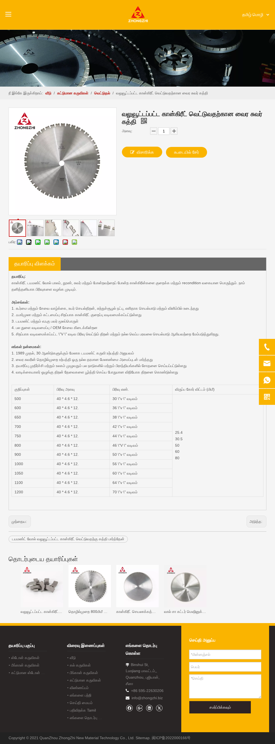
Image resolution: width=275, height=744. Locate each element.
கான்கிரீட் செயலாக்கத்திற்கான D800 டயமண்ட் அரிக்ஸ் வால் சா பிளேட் (137, 611)
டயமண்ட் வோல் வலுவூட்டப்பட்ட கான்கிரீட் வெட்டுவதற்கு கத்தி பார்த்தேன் (68, 539)
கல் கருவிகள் (80, 665)
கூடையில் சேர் (186, 152)
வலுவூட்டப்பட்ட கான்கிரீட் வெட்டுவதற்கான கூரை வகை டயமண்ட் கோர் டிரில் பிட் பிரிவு (42, 611)
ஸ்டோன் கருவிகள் (25, 658)
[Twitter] (159, 708)
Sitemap (143, 738)
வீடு (73, 658)
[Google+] (139, 708)
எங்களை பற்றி (80, 695)
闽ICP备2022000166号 (171, 738)
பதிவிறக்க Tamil (83, 710)
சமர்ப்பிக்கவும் (220, 707)
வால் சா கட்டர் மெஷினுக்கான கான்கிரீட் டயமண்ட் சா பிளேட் (185, 611)
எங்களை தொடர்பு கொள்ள (90, 718)
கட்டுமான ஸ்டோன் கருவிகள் (33, 673)
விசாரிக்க (145, 152)
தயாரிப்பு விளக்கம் (34, 263)
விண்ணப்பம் (79, 688)
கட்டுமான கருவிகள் (85, 680)
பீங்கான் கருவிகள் (25, 665)
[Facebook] (129, 708)
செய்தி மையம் (81, 703)
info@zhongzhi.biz (147, 698)
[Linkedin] (149, 708)
